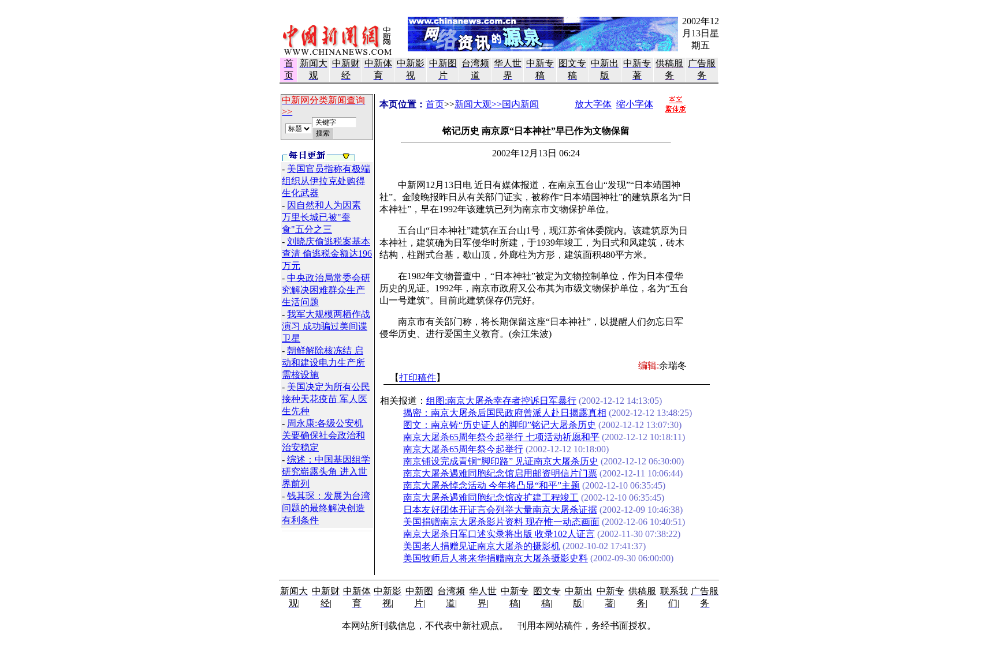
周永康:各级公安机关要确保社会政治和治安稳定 (323, 435)
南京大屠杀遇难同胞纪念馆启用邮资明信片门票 (500, 473)
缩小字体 (634, 104)
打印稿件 (417, 377)
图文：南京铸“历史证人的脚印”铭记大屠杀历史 (499, 425)
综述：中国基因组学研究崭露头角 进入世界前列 (326, 472)
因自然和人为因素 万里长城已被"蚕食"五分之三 (321, 217)
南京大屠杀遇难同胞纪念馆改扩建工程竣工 (491, 497)
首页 (435, 104)
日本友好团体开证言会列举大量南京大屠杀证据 (500, 510)
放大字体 (593, 104)
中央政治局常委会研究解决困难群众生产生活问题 (326, 290)
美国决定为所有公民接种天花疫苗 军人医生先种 (326, 399)
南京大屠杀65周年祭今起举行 (463, 449)
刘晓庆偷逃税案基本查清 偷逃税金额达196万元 (327, 254)
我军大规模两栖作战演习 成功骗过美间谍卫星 (326, 326)
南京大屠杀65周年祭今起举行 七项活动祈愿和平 (501, 437)
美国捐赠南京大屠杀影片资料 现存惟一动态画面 (501, 522)
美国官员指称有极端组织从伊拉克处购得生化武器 (326, 181)
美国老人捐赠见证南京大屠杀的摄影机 (481, 546)
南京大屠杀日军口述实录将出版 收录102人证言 (499, 534)
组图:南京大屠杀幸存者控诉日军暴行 (501, 401)
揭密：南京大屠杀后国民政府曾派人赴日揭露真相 (504, 413)
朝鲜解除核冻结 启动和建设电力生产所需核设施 (323, 363)
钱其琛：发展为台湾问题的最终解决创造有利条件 (326, 508)
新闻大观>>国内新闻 (497, 104)
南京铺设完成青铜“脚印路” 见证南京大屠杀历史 (500, 461)
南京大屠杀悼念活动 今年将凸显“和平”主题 (491, 485)
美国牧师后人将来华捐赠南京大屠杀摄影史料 (495, 558)
